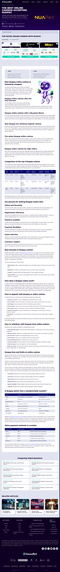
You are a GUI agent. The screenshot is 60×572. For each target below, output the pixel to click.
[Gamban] (31, 567)
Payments (45, 1)
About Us (53, 531)
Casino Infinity (6, 536)
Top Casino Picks (5, 39)
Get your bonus (11, 56)
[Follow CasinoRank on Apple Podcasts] (56, 555)
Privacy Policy (53, 540)
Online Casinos (25, 1)
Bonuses (39, 1)
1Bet (6, 534)
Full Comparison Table (14, 39)
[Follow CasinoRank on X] (48, 555)
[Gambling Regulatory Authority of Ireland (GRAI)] (12, 567)
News (57, 1)
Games (32, 1)
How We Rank (53, 538)
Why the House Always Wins (37, 530)
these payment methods (30, 444)
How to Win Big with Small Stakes (37, 535)
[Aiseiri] (42, 567)
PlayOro (6, 538)
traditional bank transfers (16, 416)
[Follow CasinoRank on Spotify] (53, 555)
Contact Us (53, 533)
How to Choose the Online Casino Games (36, 533)
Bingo (19, 530)
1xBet (6, 532)
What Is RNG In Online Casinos (37, 538)
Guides (51, 1)
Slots (20, 536)
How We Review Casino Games (18, 539)
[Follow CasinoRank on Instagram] (45, 555)
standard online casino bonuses (27, 252)
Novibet (6, 530)
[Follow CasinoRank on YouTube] (51, 555)
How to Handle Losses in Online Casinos (36, 540)
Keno (19, 532)
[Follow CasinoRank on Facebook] (42, 555)
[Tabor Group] (36, 567)
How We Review (53, 535)
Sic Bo (19, 534)
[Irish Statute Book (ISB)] (22, 567)
